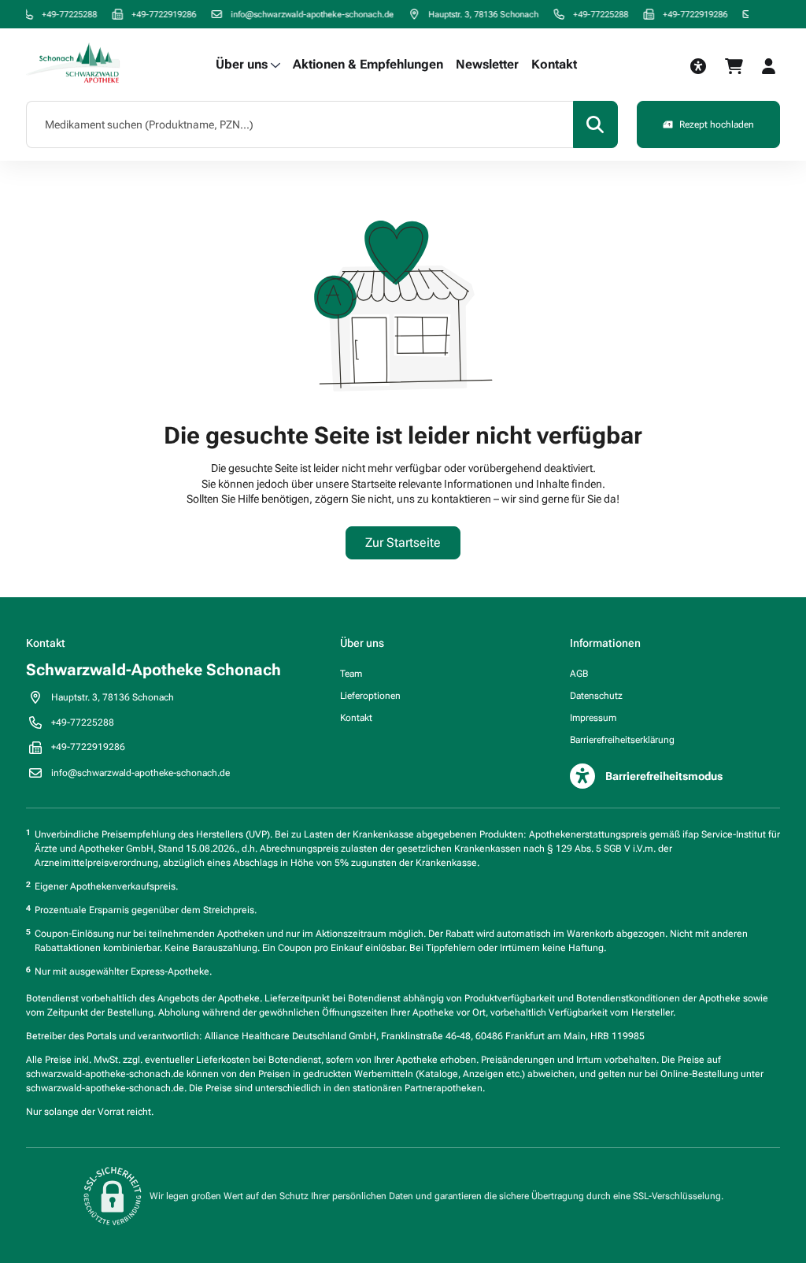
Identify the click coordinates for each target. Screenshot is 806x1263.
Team (351, 673)
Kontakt (554, 64)
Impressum (593, 717)
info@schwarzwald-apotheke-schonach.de (302, 14)
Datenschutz (596, 695)
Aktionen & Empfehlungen (368, 64)
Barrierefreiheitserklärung (622, 739)
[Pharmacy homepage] (73, 64)
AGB (579, 673)
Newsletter (487, 64)
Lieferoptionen (370, 695)
